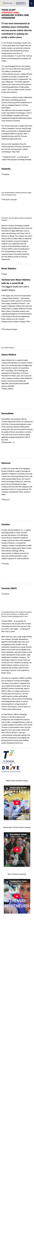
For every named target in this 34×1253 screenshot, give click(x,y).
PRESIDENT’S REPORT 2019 (21, 3)
